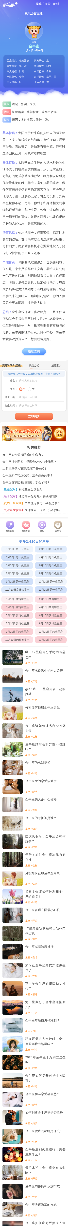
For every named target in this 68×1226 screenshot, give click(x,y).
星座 (39, 4)
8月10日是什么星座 (50, 573)
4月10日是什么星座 (50, 557)
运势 (48, 4)
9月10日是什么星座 (17, 581)
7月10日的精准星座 (17, 623)
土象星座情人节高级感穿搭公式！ (24, 468)
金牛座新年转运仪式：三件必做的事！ (27, 475)
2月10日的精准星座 (50, 599)
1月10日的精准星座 (17, 599)
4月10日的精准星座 (50, 607)
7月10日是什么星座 (17, 573)
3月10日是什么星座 (17, 557)
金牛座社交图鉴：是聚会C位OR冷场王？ (29, 461)
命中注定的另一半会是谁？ (31, 503)
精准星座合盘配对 (22, 489)
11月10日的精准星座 (17, 639)
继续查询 (34, 351)
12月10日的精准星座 (50, 639)
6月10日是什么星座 (50, 565)
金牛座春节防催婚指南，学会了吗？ (26, 482)
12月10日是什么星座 (50, 589)
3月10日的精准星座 (17, 607)
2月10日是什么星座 (50, 549)
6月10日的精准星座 (50, 615)
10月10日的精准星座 (50, 631)
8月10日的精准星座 (50, 623)
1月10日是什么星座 (17, 549)
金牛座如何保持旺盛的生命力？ (23, 454)
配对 (56, 4)
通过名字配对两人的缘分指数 (29, 496)
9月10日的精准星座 (17, 631)
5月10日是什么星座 (17, 565)
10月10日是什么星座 (50, 581)
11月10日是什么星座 (17, 589)
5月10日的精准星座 (17, 615)
